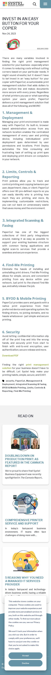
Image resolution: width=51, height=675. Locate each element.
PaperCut (20, 381)
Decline (25, 663)
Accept (25, 655)
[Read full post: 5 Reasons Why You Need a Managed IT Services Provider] (25, 561)
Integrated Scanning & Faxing (31, 384)
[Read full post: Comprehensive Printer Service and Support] (25, 504)
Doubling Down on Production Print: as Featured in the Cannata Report (24, 461)
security (10, 381)
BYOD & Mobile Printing (14, 387)
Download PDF (10, 355)
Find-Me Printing (22, 391)
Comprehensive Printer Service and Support (24, 521)
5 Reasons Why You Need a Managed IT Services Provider (24, 581)
